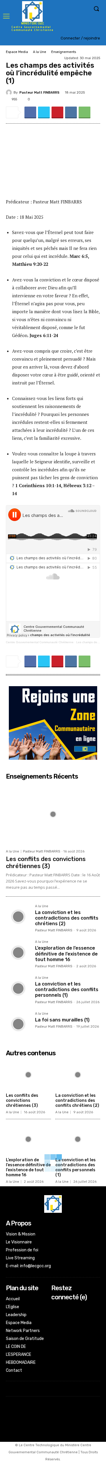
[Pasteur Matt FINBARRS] (10, 92)
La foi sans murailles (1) (62, 1020)
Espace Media (17, 52)
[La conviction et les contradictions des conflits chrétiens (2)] (18, 917)
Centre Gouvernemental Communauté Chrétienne (40, 642)
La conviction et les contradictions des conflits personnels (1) (66, 989)
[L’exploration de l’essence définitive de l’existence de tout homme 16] (18, 952)
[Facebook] (30, 112)
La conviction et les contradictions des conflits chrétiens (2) (66, 918)
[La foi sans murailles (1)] (18, 1024)
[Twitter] (44, 112)
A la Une (39, 52)
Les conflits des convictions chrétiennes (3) (46, 862)
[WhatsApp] (84, 112)
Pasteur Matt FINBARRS (39, 92)
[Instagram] (55, 1316)
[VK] (71, 112)
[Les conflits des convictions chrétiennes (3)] (53, 814)
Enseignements (63, 52)
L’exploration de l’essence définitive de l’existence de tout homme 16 (66, 953)
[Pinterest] (57, 112)
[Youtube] (55, 1332)
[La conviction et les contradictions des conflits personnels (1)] (18, 988)
